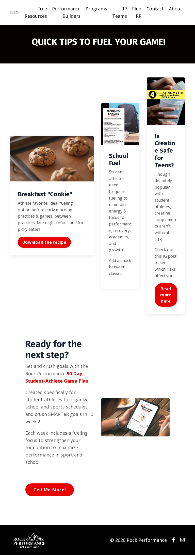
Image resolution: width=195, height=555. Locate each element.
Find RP (136, 12)
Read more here (165, 295)
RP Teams (119, 12)
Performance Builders (66, 12)
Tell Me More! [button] (50, 489)
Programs (96, 9)
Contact (155, 9)
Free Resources (36, 12)
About (175, 9)
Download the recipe (44, 242)
